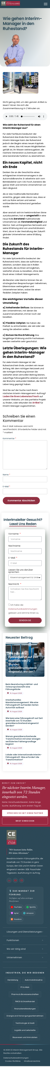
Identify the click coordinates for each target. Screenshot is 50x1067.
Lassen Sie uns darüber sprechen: (20, 571)
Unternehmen (25, 957)
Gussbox (18, 919)
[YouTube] (15, 880)
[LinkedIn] (9, 880)
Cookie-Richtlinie (13, 1061)
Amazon (30, 913)
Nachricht (14, 584)
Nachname (14, 546)
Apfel (16, 913)
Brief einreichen (25, 821)
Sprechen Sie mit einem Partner (25, 813)
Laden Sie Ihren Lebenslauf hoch (21, 396)
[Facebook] (21, 880)
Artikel (36, 402)
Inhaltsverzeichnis (32, 1061)
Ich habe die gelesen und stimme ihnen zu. (23, 608)
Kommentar (9, 438)
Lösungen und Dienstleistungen (25, 932)
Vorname (13, 534)
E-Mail (6, 486)
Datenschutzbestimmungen (22, 608)
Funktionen (25, 940)
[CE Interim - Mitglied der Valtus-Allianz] (25, 837)
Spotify (33, 907)
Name (6, 474)
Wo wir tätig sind (25, 949)
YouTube (18, 907)
